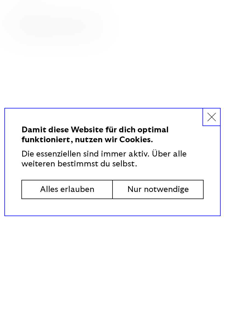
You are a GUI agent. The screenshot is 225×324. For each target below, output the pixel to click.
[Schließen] (211, 117)
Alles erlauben (67, 189)
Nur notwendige (158, 189)
